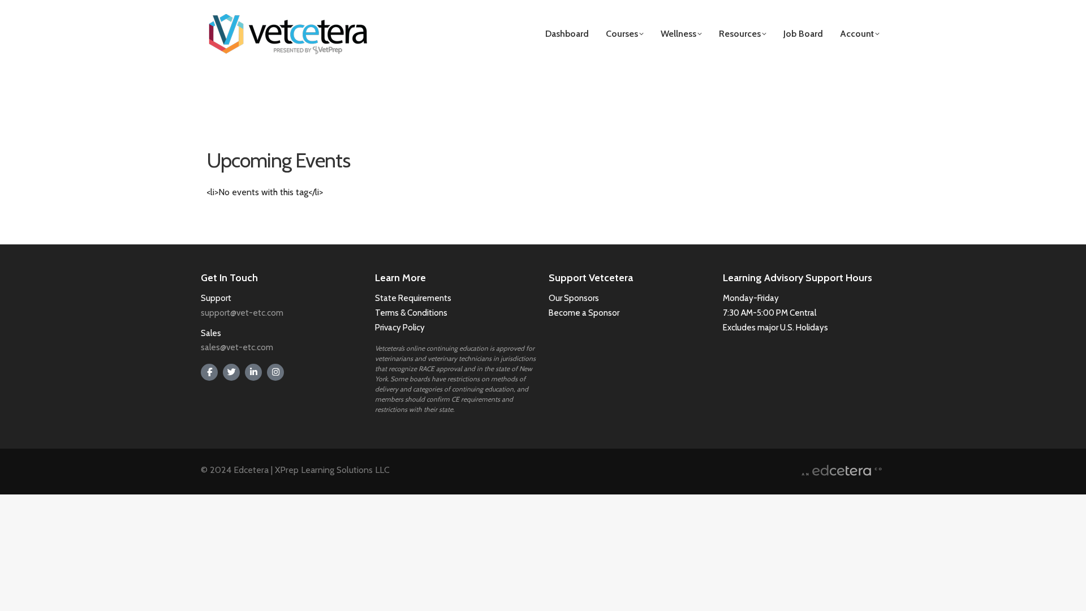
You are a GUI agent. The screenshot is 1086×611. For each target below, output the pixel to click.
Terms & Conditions (412, 313)
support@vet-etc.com (242, 313)
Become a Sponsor (584, 313)
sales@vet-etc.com (237, 347)
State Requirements (413, 298)
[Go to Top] (1069, 594)
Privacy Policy (400, 327)
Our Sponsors (574, 298)
